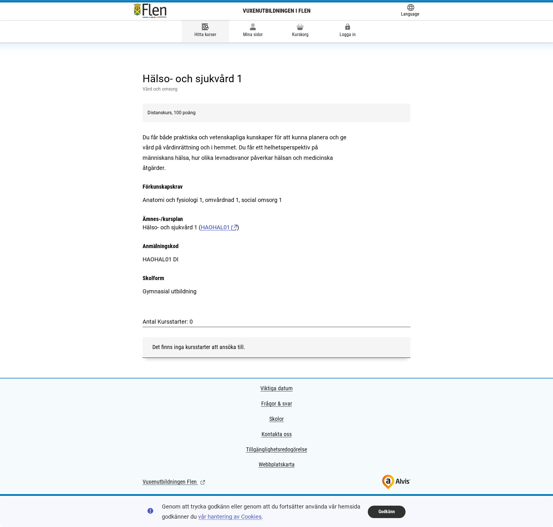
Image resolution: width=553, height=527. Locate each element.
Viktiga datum (276, 388)
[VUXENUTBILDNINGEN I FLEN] (150, 10)
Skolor (276, 418)
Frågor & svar (276, 403)
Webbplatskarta (277, 464)
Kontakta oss (277, 434)
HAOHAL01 (216, 227)
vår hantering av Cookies (230, 516)
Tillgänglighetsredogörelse (276, 449)
